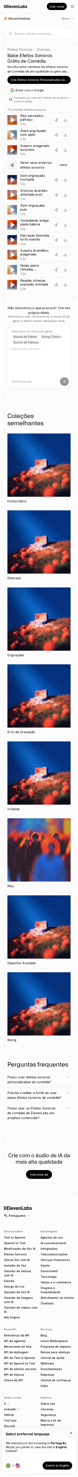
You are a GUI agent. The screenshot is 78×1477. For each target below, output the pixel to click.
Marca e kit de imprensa (51, 1422)
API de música (14, 1374)
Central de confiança (56, 1380)
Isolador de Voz (15, 1265)
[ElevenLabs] (16, 6)
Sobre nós (48, 1403)
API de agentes (15, 1341)
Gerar (63, 165)
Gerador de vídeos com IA (20, 1309)
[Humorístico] (39, 468)
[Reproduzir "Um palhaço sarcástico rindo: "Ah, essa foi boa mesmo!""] (39, 120)
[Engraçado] (39, 622)
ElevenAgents (49, 1231)
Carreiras (47, 1409)
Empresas (47, 1374)
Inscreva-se (39, 1174)
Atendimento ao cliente (57, 1297)
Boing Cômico (51, 336)
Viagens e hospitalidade (50, 1290)
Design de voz (14, 1286)
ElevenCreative (13, 1231)
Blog (44, 1335)
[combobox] (42, 33)
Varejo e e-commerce (56, 1282)
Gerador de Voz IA (17, 1292)
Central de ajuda (52, 1357)
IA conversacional (53, 1243)
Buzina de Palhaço (26, 342)
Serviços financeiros (55, 1260)
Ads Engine (12, 1317)
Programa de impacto (56, 1346)
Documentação (51, 1369)
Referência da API (16, 1335)
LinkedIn (10, 1409)
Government (49, 1271)
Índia (44, 1386)
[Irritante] (39, 776)
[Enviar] (64, 381)
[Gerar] (39, 165)
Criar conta (57, 6)
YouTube (10, 1420)
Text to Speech (14, 1237)
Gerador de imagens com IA (18, 1300)
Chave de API (13, 1380)
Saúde (45, 1265)
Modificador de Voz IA (19, 1248)
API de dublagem (16, 1352)
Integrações (49, 1248)
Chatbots (47, 1303)
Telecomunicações (54, 1254)
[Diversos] (39, 545)
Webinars (47, 1363)
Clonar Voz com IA (17, 1260)
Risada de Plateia (25, 336)
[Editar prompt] (56, 120)
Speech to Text (14, 1243)
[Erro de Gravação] (39, 699)
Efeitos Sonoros (19, 49)
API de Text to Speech (19, 1357)
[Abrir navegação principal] (72, 6)
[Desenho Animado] (39, 930)
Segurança (48, 1415)
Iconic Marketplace (54, 1341)
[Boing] (39, 1007)
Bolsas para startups (55, 1352)
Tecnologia (49, 1276)
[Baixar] (65, 120)
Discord (9, 1426)
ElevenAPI (10, 1329)
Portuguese (17, 1216)
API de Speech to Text (19, 1363)
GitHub (9, 1415)
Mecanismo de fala (17, 1346)
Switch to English (57, 1465)
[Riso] (39, 853)
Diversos (43, 49)
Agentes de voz (52, 1237)
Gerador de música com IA (17, 1273)
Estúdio (9, 1281)
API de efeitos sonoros (20, 1369)
